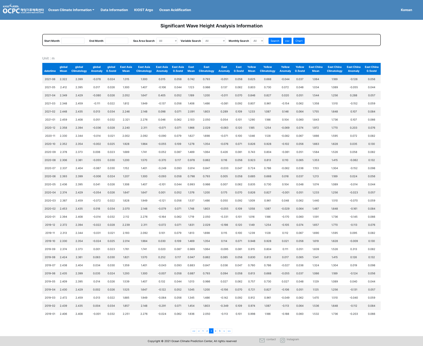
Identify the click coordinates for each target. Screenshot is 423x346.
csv (287, 40)
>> (229, 330)
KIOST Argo (143, 10)
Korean (406, 10)
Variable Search (191, 40)
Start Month (52, 40)
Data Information (114, 10)
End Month (96, 40)
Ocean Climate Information (70, 10)
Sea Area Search (144, 40)
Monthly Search (239, 40)
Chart (299, 40)
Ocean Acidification (175, 10)
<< (193, 330)
